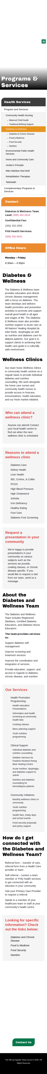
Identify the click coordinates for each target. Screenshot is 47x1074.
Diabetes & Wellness (16, 129)
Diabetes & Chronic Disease (21, 134)
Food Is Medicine (16, 138)
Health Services (17, 102)
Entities (40, 1029)
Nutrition (13, 146)
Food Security (15, 142)
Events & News (18, 1034)
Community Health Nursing (19, 115)
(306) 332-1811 (29, 1015)
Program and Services (16, 109)
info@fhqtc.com (28, 1020)
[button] (44, 41)
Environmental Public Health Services (20, 152)
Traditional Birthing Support (21, 124)
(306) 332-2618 (21, 215)
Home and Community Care (20, 159)
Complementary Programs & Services (19, 190)
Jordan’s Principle (15, 165)
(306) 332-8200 (29, 1011)
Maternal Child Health (19, 120)
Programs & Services (22, 1029)
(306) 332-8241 (13, 236)
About (5, 1029)
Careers (32, 1034)
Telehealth (11, 182)
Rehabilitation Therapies (18, 176)
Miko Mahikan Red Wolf (18, 171)
